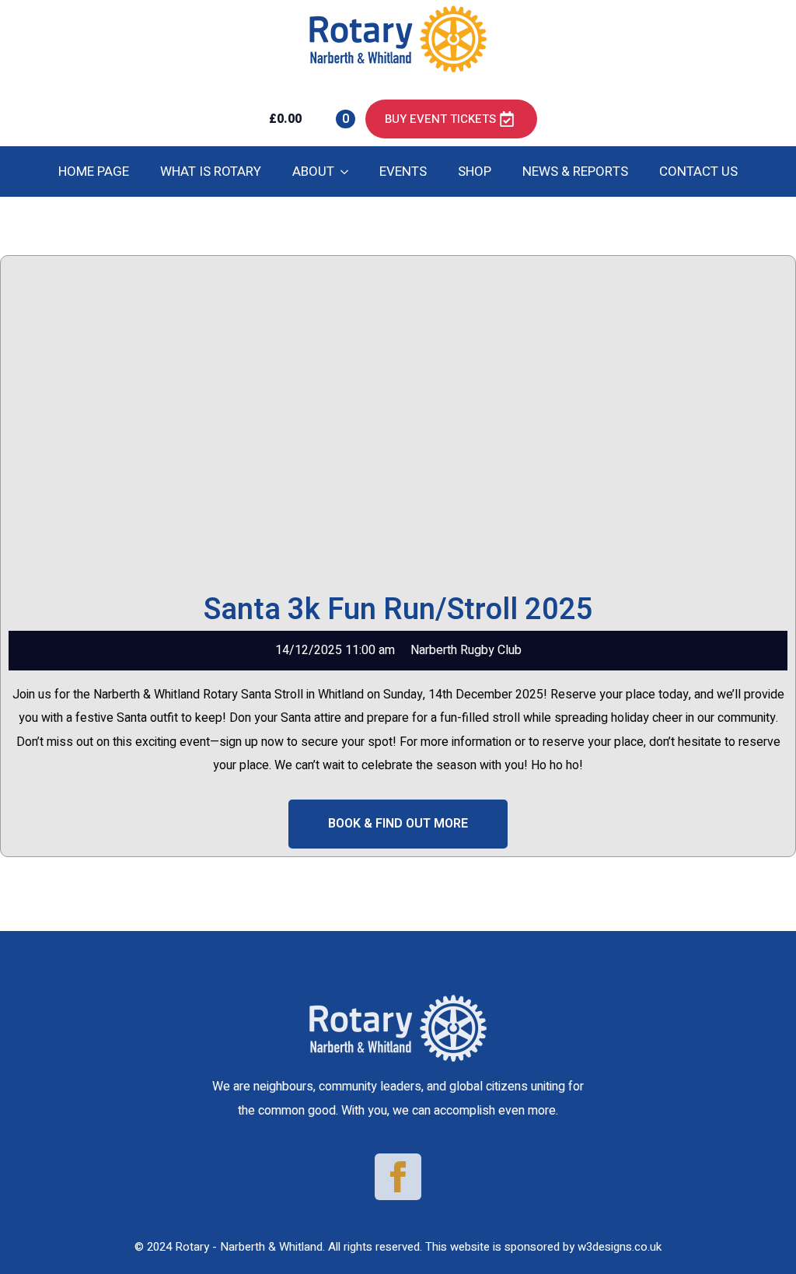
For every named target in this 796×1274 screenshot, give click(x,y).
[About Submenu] (349, 171)
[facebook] (398, 1176)
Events (403, 171)
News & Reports (575, 171)
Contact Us (698, 171)
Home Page (93, 171)
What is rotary (210, 171)
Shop (474, 171)
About (313, 171)
